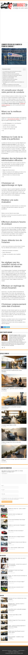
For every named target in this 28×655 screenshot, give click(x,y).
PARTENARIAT (21, 650)
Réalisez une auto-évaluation (8, 77)
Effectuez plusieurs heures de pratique (10, 79)
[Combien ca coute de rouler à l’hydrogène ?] (4, 527)
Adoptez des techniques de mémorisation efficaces (12, 75)
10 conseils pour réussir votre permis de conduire (12, 71)
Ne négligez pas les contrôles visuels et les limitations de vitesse (13, 83)
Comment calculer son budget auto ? (15, 514)
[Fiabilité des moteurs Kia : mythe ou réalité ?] (4, 510)
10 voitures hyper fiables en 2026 (8, 425)
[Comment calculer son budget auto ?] (4, 516)
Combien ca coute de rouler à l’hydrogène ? (16, 525)
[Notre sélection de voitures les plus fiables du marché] (4, 544)
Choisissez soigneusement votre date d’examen (12, 85)
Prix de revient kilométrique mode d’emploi (16, 519)
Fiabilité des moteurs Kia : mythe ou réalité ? (17, 508)
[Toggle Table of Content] (23, 69)
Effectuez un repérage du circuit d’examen (11, 84)
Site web (3, 493)
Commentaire (4, 473)
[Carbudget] (14, 5)
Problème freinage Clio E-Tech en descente (11, 442)
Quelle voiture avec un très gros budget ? (16, 581)
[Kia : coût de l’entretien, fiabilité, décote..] (4, 549)
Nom (2, 485)
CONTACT (15, 650)
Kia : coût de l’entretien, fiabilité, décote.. (16, 547)
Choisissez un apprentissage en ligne (10, 76)
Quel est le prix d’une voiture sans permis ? (17, 558)
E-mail (3, 489)
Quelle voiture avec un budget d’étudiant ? (16, 536)
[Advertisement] (14, 27)
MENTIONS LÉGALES (6, 650)
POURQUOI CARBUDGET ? (14, 651)
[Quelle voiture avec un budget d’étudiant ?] (4, 538)
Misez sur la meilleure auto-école (9, 72)
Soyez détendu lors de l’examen (9, 80)
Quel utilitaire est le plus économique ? (16, 530)
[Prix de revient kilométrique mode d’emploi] (4, 521)
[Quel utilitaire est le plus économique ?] (4, 532)
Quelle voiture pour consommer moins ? (16, 587)
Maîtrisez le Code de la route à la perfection (11, 73)
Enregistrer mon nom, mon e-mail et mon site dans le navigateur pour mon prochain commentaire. (12, 499)
